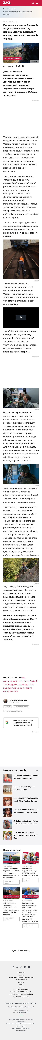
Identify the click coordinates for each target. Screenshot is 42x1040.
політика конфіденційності (21, 991)
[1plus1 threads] (17, 967)
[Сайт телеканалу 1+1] (6, 3)
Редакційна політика (21, 996)
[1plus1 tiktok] (21, 967)
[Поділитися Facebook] (19, 66)
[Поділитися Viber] (23, 66)
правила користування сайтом (21, 994)
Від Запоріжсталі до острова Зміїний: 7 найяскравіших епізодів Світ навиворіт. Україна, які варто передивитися (20, 684)
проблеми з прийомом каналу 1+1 (21, 977)
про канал (21, 972)
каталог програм (21, 979)
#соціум (7, 706)
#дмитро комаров (21, 706)
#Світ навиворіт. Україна (13, 711)
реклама (21, 975)
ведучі (21, 984)
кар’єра (21, 982)
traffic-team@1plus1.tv (21, 1030)
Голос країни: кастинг (9, 8)
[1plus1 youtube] (29, 967)
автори (21, 987)
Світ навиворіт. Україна (12, 58)
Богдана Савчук (18, 700)
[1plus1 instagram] (13, 967)
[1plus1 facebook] (25, 967)
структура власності (21, 989)
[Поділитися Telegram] (16, 66)
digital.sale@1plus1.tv (21, 1026)
